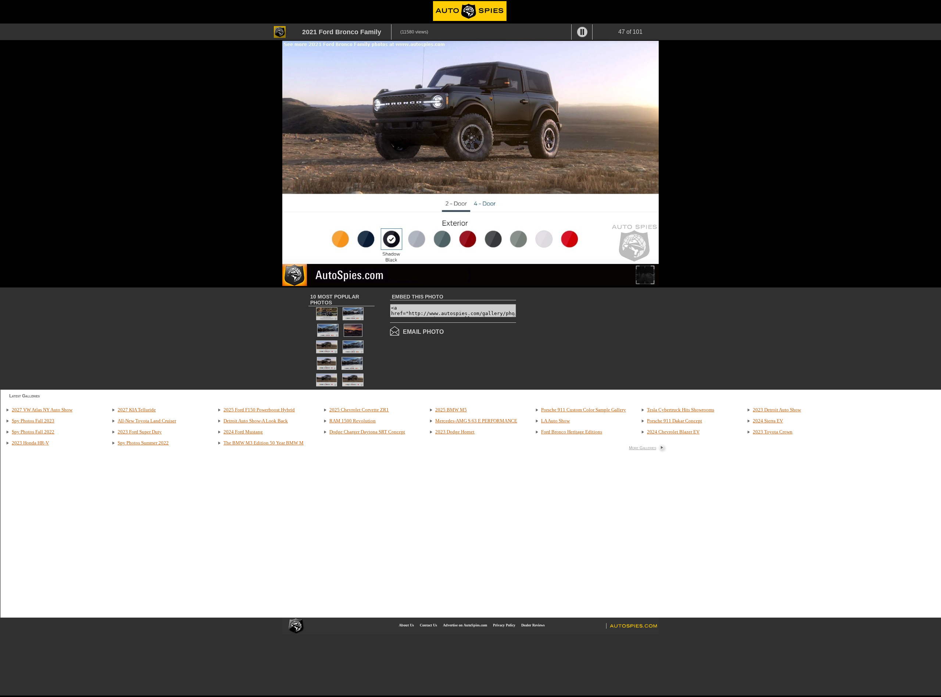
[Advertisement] (578, 338)
